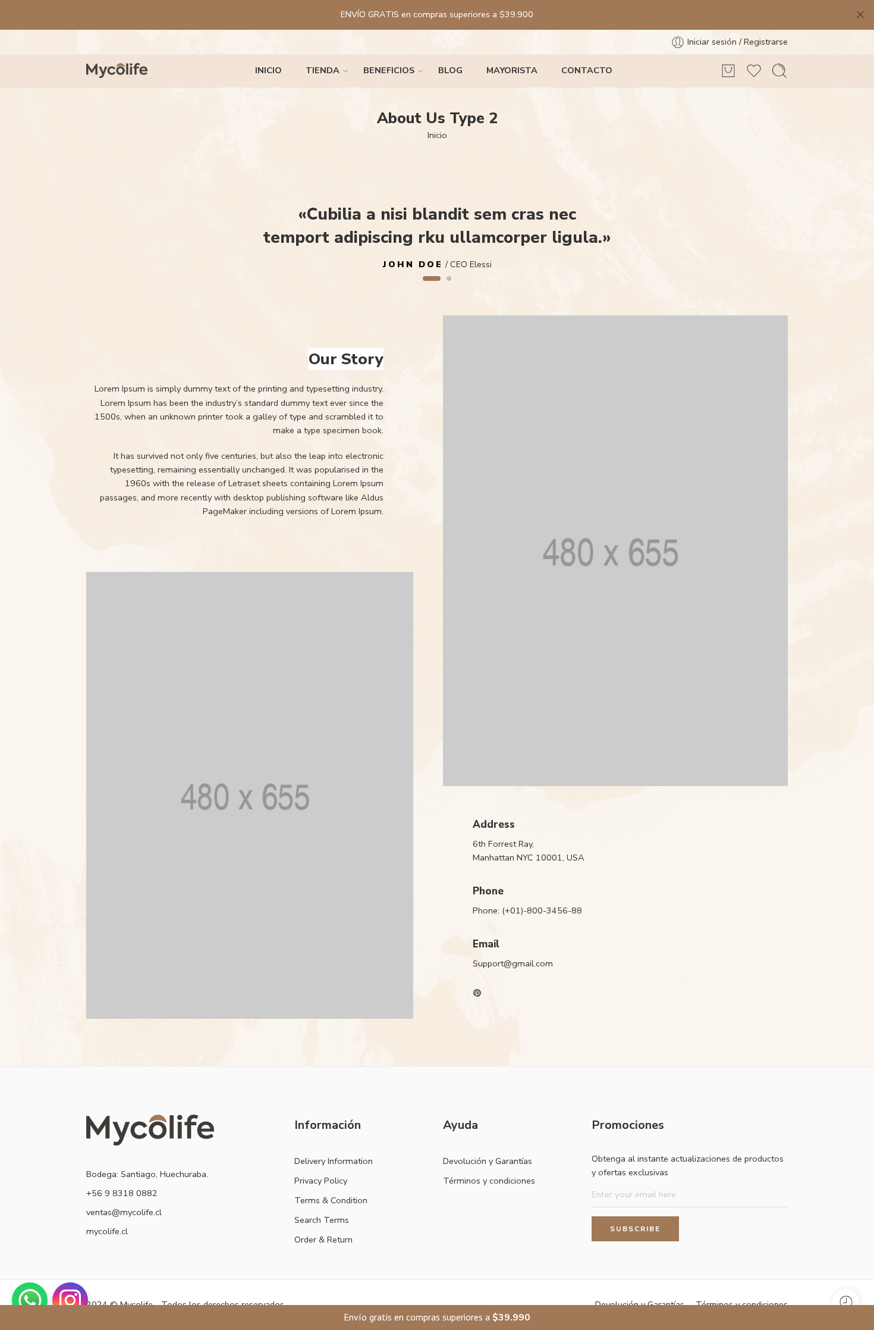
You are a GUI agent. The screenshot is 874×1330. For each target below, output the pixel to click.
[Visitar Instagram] (70, 1300)
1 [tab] (432, 288)
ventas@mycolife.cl (124, 1212)
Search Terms (321, 1220)
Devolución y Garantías (487, 1161)
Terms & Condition (330, 1200)
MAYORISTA (511, 70)
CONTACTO (586, 70)
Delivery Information (333, 1161)
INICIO (268, 70)
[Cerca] (860, 15)
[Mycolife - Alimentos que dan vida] (116, 70)
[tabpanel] (437, 235)
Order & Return (323, 1239)
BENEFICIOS (388, 70)
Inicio (437, 135)
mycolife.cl (107, 1231)
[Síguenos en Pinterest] (477, 993)
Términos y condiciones (489, 1181)
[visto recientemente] (845, 1301)
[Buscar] (779, 70)
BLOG (450, 70)
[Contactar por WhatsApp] (30, 1300)
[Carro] (728, 70)
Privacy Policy (320, 1181)
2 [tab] (449, 288)
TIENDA (322, 70)
